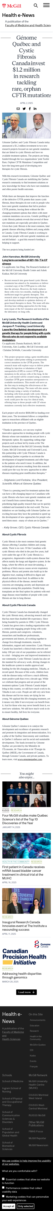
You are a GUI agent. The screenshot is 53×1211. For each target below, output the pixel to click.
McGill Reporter (37, 1138)
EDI (31, 1050)
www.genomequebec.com (30, 759)
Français (34, 1066)
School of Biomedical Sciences (8, 1146)
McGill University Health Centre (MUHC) (38, 1084)
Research (16, 810)
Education (34, 1025)
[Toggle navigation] (46, 5)
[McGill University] (13, 6)
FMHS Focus (36, 1131)
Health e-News (18, 15)
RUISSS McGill (37, 1115)
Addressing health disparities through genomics (22, 975)
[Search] (35, 6)
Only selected (25, 1206)
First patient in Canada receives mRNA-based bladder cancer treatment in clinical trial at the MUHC (23, 872)
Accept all (8, 1206)
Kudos (5, 810)
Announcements (37, 1020)
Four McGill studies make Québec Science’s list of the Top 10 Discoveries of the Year (25, 819)
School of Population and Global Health (10, 1132)
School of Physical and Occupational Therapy (12, 1102)
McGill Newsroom (38, 1145)
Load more (24, 992)
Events (33, 1061)
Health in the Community (15, 862)
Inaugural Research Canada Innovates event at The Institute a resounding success (24, 925)
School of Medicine (12, 1081)
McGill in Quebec (38, 1045)
